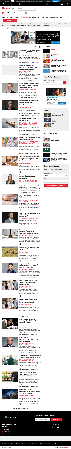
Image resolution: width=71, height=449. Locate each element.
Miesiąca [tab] (52, 136)
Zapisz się (55, 419)
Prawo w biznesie (24, 17)
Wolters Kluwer (26, 443)
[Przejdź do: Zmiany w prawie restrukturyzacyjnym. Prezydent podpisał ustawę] (21, 237)
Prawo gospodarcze (6, 23)
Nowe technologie (36, 25)
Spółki (22, 23)
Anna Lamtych (24, 97)
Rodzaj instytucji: (48, 173)
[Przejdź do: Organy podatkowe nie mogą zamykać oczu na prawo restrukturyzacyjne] (21, 270)
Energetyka (61, 23)
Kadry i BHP (16, 17)
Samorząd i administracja (34, 17)
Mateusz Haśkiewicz (25, 115)
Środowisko (45, 23)
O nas (3, 443)
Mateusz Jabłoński (24, 227)
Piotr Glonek (23, 314)
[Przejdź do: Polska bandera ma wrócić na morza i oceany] (21, 126)
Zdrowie (51, 17)
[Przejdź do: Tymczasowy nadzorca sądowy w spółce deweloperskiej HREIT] (21, 362)
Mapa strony (35, 443)
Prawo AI (32, 23)
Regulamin (12, 443)
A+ (50, 4)
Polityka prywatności (42, 443)
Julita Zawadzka (24, 192)
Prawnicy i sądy (5, 17)
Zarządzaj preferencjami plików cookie (59, 443)
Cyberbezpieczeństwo (21, 25)
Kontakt (8, 443)
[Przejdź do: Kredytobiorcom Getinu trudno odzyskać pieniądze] (21, 145)
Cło (7, 25)
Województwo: (47, 178)
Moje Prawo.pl (12, 21)
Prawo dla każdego (57, 17)
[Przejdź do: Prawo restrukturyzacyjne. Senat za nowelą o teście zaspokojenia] (21, 288)
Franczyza (29, 25)
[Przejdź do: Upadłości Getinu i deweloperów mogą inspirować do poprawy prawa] (21, 397)
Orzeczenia (55, 23)
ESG (66, 23)
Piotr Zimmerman (24, 352)
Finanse (27, 23)
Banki (50, 23)
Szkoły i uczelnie (44, 17)
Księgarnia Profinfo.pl (18, 443)
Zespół (5, 443)
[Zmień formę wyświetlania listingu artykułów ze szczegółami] (35, 47)
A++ (52, 4)
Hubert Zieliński (24, 277)
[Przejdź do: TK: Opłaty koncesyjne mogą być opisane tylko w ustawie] (21, 202)
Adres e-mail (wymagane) (49, 80)
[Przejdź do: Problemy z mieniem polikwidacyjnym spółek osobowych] (21, 183)
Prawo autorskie (45, 25)
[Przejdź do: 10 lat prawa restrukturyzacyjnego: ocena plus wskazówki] (21, 345)
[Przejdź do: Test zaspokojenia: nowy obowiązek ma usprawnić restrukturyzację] (21, 379)
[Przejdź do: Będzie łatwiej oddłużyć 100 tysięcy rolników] (21, 254)
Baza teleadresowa (51, 166)
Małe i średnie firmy (16, 23)
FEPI (30, 443)
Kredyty (3, 25)
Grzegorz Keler (24, 80)
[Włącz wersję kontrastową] (46, 4)
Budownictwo (38, 23)
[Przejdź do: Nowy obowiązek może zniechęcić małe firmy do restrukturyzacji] (21, 326)
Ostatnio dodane (49, 46)
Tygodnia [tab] (48, 136)
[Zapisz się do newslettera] (64, 82)
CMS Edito (67, 447)
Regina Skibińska (24, 153)
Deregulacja (12, 25)
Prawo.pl (4, 28)
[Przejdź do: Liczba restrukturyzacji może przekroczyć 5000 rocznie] (21, 56)
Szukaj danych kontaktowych (54, 185)
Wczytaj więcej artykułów (20, 408)
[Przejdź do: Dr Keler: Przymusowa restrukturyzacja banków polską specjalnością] (21, 73)
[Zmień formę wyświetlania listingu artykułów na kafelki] (39, 47)
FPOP (32, 443)
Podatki (11, 17)
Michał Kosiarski (24, 134)
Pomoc (48, 443)
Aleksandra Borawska (31, 314)
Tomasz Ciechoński (25, 62)
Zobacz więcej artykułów (61, 128)
